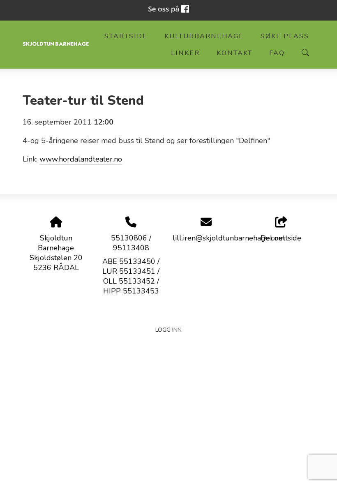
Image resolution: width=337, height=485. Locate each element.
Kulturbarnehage (204, 36)
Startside (126, 36)
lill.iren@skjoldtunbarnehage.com (229, 238)
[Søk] (305, 52)
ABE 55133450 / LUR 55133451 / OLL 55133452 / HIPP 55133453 (130, 276)
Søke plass (285, 36)
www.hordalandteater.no (80, 159)
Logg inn (168, 330)
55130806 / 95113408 (131, 243)
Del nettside (281, 238)
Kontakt (234, 53)
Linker (185, 53)
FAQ (277, 53)
